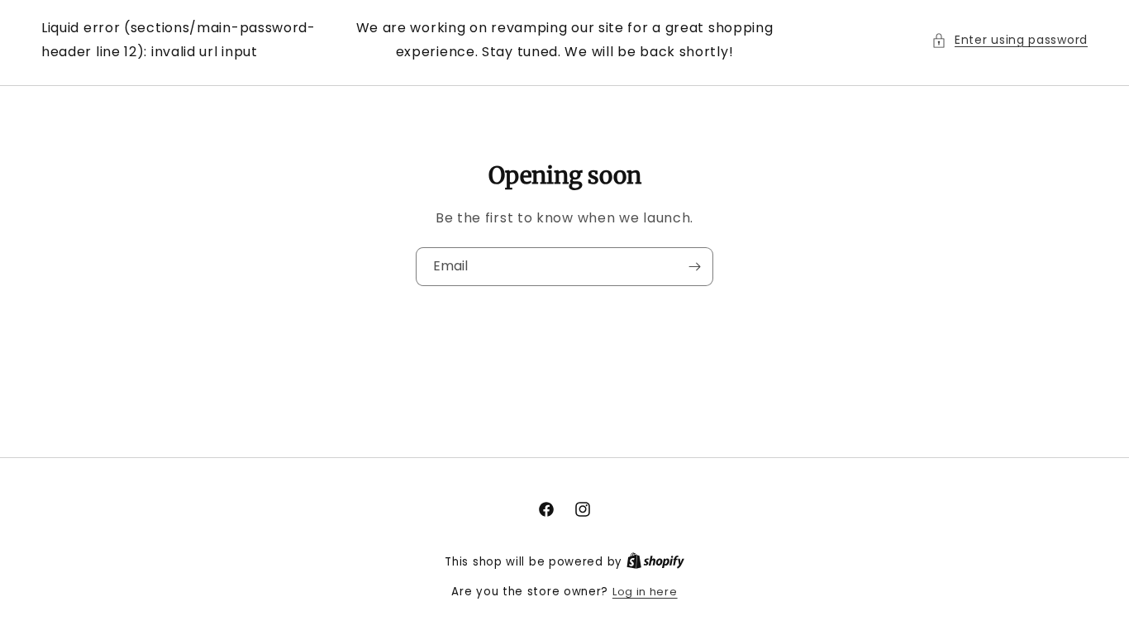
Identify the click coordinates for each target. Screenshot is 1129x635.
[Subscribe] (694, 266)
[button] (1009, 40)
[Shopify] (655, 562)
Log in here (645, 591)
